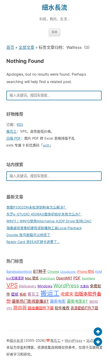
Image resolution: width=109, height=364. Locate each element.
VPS (12, 285)
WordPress (66, 286)
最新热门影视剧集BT (30, 301)
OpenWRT (64, 278)
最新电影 (58, 301)
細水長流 (54, 7)
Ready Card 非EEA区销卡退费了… (33, 242)
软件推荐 (62, 308)
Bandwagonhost (19, 272)
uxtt (46, 145)
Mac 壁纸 (32, 278)
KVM (98, 272)
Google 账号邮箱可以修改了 (28, 235)
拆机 (23, 294)
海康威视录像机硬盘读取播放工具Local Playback (44, 228)
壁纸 (15, 294)
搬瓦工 (11, 131)
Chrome (53, 272)
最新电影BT (77, 301)
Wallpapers (27, 286)
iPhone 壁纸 (85, 272)
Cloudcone (68, 272)
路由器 (20, 307)
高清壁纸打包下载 (84, 308)
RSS (20, 124)
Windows (44, 286)
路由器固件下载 (41, 308)
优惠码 (84, 286)
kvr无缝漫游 (15, 278)
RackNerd (88, 278)
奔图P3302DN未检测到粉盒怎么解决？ (36, 207)
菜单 (54, 32)
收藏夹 (67, 294)
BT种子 (39, 271)
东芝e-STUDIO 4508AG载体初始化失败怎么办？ (44, 214)
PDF (77, 278)
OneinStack (47, 278)
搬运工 (50, 293)
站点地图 (93, 340)
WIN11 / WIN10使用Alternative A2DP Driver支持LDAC (49, 221)
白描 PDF (13, 138)
